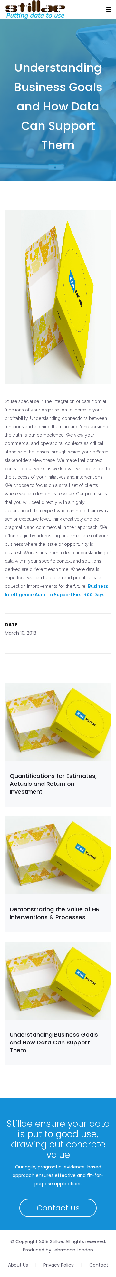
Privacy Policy (59, 1265)
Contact (98, 1265)
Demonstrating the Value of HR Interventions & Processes (55, 913)
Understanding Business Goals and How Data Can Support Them (54, 1042)
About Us (18, 1265)
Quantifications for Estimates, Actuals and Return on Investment (53, 783)
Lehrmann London (73, 1250)
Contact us (58, 1207)
